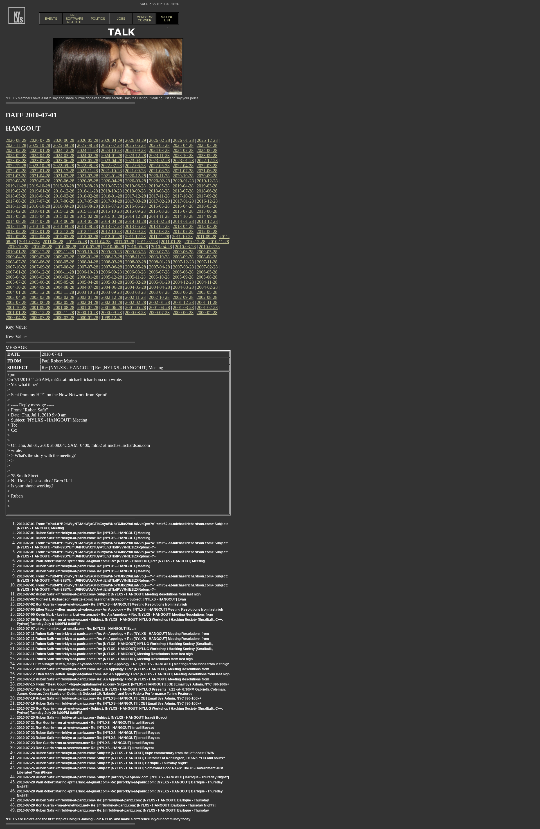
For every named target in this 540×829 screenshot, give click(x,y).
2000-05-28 (207, 312)
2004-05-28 (135, 287)
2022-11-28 (16, 165)
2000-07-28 (159, 312)
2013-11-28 (16, 226)
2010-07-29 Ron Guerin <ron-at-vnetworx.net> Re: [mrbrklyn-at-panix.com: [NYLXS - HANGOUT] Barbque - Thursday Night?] (116, 805)
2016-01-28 (40, 211)
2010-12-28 (194, 241)
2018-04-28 (40, 196)
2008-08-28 (207, 256)
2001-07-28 (87, 307)
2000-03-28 (40, 317)
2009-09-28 (111, 251)
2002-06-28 (40, 302)
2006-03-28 (40, 277)
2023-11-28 (159, 155)
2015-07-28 (183, 211)
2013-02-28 (16, 231)
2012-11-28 (87, 231)
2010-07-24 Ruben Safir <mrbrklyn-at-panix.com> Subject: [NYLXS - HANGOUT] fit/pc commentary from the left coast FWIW (115, 753)
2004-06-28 (111, 287)
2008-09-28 (183, 256)
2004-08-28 (63, 287)
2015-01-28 (111, 216)
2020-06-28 (63, 180)
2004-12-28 (183, 282)
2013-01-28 (40, 231)
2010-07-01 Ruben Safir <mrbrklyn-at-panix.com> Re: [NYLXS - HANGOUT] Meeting (83, 533)
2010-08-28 (65, 246)
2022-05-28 (159, 165)
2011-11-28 (159, 236)
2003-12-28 (40, 292)
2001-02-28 (207, 307)
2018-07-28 (183, 191)
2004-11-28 (207, 282)
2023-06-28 (63, 160)
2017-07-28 (40, 201)
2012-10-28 (111, 231)
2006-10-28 (87, 272)
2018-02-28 (87, 196)
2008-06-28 (40, 261)
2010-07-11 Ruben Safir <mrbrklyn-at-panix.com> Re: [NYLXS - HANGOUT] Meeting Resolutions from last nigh (105, 654)
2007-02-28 (207, 267)
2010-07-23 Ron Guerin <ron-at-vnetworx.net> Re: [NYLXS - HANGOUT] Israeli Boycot (85, 743)
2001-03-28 (183, 307)
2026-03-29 (135, 140)
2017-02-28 (159, 201)
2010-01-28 (16, 251)
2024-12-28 (63, 150)
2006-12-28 (40, 272)
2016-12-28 (207, 201)
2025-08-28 (87, 145)
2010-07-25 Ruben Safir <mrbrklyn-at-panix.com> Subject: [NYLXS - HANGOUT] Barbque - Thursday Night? (102, 763)
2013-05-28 (159, 226)
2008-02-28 (135, 261)
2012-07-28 (183, 231)
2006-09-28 (111, 272)
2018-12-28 (63, 191)
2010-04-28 (161, 246)
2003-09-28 (111, 292)
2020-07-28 (40, 180)
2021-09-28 (135, 170)
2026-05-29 (87, 140)
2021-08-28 (159, 170)
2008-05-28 (63, 261)
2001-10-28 (16, 307)
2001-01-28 (16, 312)
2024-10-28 (111, 150)
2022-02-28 (16, 170)
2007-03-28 (183, 267)
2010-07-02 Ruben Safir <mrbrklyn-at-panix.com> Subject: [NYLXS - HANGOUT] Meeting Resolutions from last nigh (109, 594)
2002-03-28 (111, 302)
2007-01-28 (16, 272)
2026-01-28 (183, 140)
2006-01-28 (87, 277)
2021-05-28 (16, 175)
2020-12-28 (135, 175)
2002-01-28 (159, 302)
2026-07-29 (40, 140)
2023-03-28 (135, 160)
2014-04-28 (111, 221)
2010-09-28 (42, 246)
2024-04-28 (40, 155)
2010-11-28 (218, 241)
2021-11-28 (87, 170)
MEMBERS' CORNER (144, 18)
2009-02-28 (63, 256)
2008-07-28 (16, 261)
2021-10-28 (111, 170)
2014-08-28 (16, 221)
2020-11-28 (159, 175)
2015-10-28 (111, 211)
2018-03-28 (63, 196)
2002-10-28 (159, 297)
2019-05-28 (159, 185)
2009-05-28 (207, 251)
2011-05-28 (76, 241)
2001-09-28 (40, 307)
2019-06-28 (135, 185)
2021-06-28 (207, 170)
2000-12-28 (40, 312)
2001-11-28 (207, 302)
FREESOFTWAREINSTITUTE (74, 19)
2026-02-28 (159, 140)
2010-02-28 (209, 246)
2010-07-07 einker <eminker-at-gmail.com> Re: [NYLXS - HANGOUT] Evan (76, 629)
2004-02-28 (207, 287)
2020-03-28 (135, 180)
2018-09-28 (135, 191)
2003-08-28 (135, 292)
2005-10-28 (159, 277)
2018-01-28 (111, 196)
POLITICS (98, 18)
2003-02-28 (63, 297)
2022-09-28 (63, 165)
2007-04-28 (159, 267)
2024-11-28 (87, 150)
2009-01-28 (87, 256)
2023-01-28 (183, 160)
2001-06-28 (111, 307)
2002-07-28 (16, 302)
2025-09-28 (63, 145)
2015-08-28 (159, 211)
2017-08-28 (16, 201)
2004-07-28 (87, 287)
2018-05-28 (16, 196)
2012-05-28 (16, 236)
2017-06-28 (63, 201)
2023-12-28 (135, 155)
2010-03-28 (185, 246)
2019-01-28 (40, 191)
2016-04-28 (183, 206)
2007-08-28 (63, 267)
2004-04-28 (159, 287)
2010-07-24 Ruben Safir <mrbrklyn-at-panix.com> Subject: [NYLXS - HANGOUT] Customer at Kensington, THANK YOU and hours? (121, 758)
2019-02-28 (16, 191)
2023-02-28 (159, 160)
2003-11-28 (63, 292)
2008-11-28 (135, 256)
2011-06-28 (53, 241)
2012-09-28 (135, 231)
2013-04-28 (183, 226)
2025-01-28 (40, 150)
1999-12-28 (111, 317)
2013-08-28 (87, 226)
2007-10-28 (16, 267)
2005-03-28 (111, 282)
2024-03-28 (63, 155)
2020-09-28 (207, 175)
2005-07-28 (16, 282)
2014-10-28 (183, 216)
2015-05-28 (16, 216)
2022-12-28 (207, 160)
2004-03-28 (183, 287)
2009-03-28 (40, 256)
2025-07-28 (111, 145)
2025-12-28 (207, 140)
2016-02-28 (16, 211)
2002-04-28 (87, 302)
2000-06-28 (183, 312)
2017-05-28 (87, 201)
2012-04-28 (40, 236)
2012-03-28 (63, 236)
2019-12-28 (207, 180)
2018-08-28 (159, 191)
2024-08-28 (159, 150)
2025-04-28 (183, 145)
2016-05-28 (159, 206)
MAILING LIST (167, 18)
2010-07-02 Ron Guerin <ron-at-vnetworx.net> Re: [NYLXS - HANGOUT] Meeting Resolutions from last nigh (102, 604)
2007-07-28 (87, 267)
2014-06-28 (63, 221)
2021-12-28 (63, 170)
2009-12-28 (40, 251)
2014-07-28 (40, 221)
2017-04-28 (111, 201)
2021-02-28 (87, 175)
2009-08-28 (135, 251)
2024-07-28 (183, 150)
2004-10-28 (16, 287)
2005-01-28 (159, 282)
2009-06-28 (183, 251)
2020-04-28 (111, 180)
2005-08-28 (207, 277)
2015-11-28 (87, 211)
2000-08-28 (135, 312)
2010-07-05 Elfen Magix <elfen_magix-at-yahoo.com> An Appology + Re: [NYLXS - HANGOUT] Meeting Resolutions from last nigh (120, 609)
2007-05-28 (135, 267)
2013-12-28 (207, 221)
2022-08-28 (87, 165)
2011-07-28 (29, 241)
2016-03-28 (207, 206)
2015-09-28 (135, 211)
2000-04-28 (16, 317)
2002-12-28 (111, 297)
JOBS (121, 18)
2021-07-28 (183, 170)
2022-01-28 (40, 170)
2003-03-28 (40, 297)
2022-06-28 (135, 165)
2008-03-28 (111, 261)
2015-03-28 (63, 216)
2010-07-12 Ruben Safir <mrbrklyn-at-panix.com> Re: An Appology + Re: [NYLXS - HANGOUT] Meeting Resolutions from (113, 669)
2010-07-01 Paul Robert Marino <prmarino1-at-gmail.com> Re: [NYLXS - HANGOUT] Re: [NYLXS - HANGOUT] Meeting (111, 561)
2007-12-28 (183, 261)
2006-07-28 (159, 272)
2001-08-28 (63, 307)
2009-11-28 (63, 251)
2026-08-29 (16, 140)
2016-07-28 (111, 206)
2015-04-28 (40, 216)
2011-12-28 (135, 236)
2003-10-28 (87, 292)
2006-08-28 (135, 272)
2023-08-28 (16, 160)
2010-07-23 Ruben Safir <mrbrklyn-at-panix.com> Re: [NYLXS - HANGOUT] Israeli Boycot (88, 733)
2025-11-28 (16, 145)
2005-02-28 (135, 282)
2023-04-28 (111, 160)
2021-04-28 (40, 175)
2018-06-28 (207, 191)
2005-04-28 (87, 282)
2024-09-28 (135, 150)
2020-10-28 (183, 175)
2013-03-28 (207, 226)
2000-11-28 (63, 312)
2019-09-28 (63, 185)
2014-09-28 (207, 216)
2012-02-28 (87, 236)
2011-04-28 (100, 241)
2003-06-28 (183, 292)
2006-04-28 (16, 277)
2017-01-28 (183, 201)
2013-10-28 (39, 226)
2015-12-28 (63, 211)
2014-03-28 (135, 221)
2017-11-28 (159, 196)
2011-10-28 (182, 236)
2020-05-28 (87, 180)
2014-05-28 (87, 221)
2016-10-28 (39, 206)
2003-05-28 (207, 292)
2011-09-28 (206, 236)
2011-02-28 (147, 241)
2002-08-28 (207, 297)
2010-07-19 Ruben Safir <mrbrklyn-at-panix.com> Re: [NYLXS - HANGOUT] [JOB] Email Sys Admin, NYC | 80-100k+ (109, 698)
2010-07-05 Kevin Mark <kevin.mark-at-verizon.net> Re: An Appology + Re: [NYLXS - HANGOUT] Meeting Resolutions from (115, 615)
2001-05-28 (135, 307)
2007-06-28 (111, 267)
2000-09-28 (111, 312)
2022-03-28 (207, 165)
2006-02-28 (63, 277)
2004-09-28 (40, 287)
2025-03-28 (207, 145)
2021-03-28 (63, 175)
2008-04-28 (87, 261)
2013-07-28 (111, 226)
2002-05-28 (63, 302)
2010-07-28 (89, 246)
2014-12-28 (135, 216)
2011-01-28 (171, 241)
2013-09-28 (63, 226)
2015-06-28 (207, 211)
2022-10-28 (39, 165)
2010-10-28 (18, 246)
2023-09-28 (207, 155)
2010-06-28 (113, 246)
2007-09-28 (40, 267)
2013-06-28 (135, 226)
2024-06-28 (207, 150)
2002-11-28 (135, 297)
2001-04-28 (159, 307)
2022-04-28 (183, 165)
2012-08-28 (159, 231)
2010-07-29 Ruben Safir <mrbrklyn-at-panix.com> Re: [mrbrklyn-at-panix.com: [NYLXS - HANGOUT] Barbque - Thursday (113, 800)
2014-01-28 (183, 221)
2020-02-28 (159, 180)
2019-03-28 (207, 185)
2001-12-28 (183, 302)
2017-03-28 (135, 201)
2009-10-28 (87, 251)
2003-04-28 (16, 297)
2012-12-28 (63, 231)
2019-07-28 (111, 185)
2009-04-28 (16, 256)
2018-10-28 (111, 191)
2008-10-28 (159, 256)
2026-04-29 (111, 140)
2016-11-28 (16, 206)
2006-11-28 (63, 272)
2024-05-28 (16, 155)
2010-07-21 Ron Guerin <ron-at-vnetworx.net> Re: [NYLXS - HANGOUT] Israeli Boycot (85, 723)
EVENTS (51, 18)
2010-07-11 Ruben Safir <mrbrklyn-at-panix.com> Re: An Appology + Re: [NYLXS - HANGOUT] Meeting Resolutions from (113, 634)
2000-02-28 (63, 317)
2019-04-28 (183, 185)
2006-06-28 (183, 272)
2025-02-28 (16, 150)
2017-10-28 (183, 196)
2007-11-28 (207, 261)
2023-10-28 (183, 155)
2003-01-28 (87, 297)
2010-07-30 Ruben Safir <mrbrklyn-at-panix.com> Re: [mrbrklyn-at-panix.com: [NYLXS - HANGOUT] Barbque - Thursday (113, 810)
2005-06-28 (40, 282)
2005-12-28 (111, 277)
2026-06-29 (63, 140)
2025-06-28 (135, 145)
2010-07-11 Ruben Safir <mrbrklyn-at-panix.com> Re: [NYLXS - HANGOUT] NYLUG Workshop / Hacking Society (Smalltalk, (115, 644)
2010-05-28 (137, 246)
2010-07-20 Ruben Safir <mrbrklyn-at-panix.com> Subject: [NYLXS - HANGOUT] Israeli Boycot (92, 718)
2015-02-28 (87, 216)
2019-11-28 (16, 185)
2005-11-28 (135, 277)
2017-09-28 (207, 196)
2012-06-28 (207, 231)
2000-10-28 (87, 312)
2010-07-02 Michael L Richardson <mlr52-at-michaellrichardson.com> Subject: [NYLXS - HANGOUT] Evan (101, 599)
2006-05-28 (207, 272)
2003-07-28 (159, 292)
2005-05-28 (63, 282)
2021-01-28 (111, 175)
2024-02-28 (87, 155)
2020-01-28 (183, 180)
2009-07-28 (159, 251)
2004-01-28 (16, 292)
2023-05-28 (87, 160)
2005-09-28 (183, 277)
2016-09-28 (63, 206)
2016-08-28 (87, 206)
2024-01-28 (111, 155)
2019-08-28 (87, 185)
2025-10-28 (39, 145)
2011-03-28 (124, 241)
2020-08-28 (16, 180)
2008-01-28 (159, 261)
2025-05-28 (159, 145)
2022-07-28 (111, 165)
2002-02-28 (135, 302)
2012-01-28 (111, 236)
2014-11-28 (159, 216)
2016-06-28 (135, 206)
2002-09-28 (183, 297)
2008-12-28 (111, 256)
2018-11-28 (87, 191)
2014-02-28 (159, 221)
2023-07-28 (40, 160)
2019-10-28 (39, 185)
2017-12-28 (135, 196)
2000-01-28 (87, 317)
